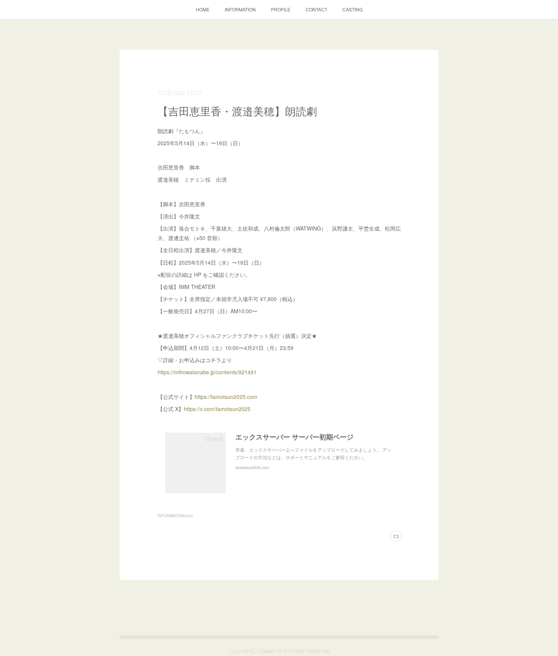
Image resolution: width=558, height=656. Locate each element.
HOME (203, 9)
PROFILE (280, 9)
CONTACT (316, 9)
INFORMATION (240, 9)
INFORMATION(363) (175, 515)
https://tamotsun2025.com (226, 396)
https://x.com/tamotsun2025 (217, 409)
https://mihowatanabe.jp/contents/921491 (207, 372)
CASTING (352, 9)
